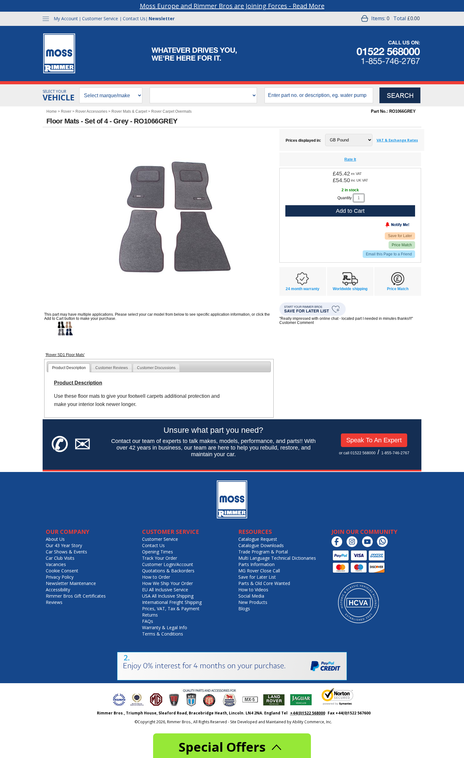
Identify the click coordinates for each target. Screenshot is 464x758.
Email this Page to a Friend (389, 254)
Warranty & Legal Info (164, 627)
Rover (66, 111)
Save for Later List (257, 577)
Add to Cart (350, 211)
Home (51, 111)
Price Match (402, 245)
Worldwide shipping (350, 289)
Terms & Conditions (162, 634)
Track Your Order (159, 558)
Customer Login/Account (167, 564)
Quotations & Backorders (168, 571)
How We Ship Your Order (167, 583)
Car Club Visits (60, 558)
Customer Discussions (156, 368)
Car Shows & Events (66, 552)
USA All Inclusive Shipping (167, 596)
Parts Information (256, 564)
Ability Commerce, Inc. (312, 722)
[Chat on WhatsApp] (384, 545)
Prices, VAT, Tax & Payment (170, 609)
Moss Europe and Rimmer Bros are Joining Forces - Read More (232, 6)
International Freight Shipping (172, 602)
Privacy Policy (60, 577)
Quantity (344, 198)
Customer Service (100, 18)
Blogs (244, 609)
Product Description (69, 368)
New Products (252, 602)
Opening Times (157, 552)
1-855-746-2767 (395, 453)
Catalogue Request (257, 539)
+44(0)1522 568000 (307, 713)
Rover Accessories (91, 111)
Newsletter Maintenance (71, 583)
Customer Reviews (111, 368)
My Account (66, 18)
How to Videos (253, 590)
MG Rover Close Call (259, 571)
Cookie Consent (62, 571)
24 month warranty (302, 289)
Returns (150, 615)
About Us (55, 539)
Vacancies (56, 564)
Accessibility (58, 590)
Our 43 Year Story (64, 545)
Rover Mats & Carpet (129, 111)
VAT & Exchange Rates (397, 140)
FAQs (147, 621)
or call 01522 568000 (357, 453)
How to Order (156, 577)
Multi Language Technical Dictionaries (277, 558)
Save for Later (400, 236)
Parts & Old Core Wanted (264, 583)
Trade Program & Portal (263, 552)
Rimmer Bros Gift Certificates (76, 596)
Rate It (350, 159)
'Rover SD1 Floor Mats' (65, 355)
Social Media (251, 596)
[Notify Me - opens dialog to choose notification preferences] (384, 226)
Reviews (54, 602)
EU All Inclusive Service (165, 590)
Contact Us (134, 18)
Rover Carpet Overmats (171, 111)
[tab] (69, 367)
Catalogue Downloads (261, 545)
